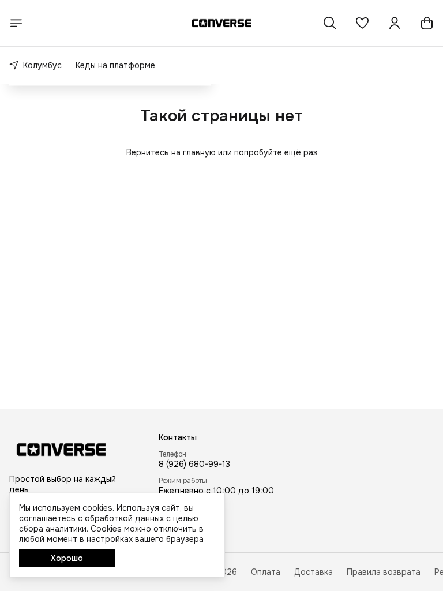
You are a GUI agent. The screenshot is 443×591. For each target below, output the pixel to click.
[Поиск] (330, 23)
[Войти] (394, 23)
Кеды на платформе (115, 65)
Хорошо (67, 558)
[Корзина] (427, 23)
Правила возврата (384, 572)
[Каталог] (16, 23)
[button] (362, 23)
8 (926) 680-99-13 (194, 464)
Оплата (265, 572)
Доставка (313, 572)
